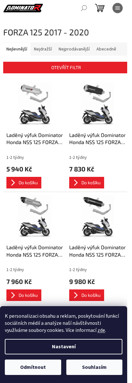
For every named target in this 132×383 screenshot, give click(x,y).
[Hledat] (84, 8)
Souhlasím (94, 367)
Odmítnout (33, 367)
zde (101, 330)
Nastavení (64, 346)
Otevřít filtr (66, 67)
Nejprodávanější (74, 49)
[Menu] (117, 8)
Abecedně (106, 49)
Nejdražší (43, 49)
